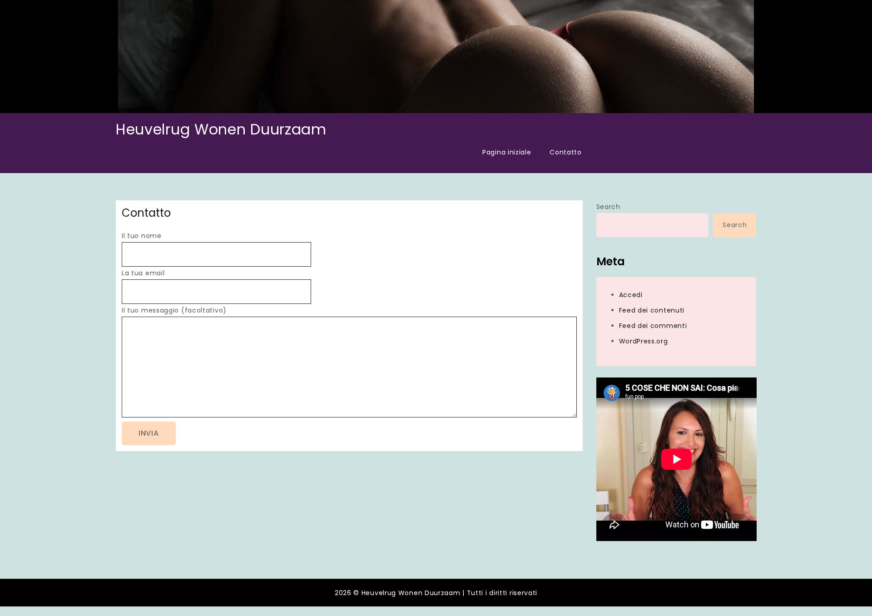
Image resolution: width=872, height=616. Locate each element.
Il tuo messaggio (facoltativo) (174, 310)
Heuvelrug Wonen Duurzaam (221, 129)
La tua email (143, 273)
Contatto (566, 152)
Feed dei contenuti (652, 310)
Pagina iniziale (506, 152)
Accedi (631, 294)
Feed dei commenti (653, 325)
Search (608, 206)
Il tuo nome (142, 235)
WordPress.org (643, 341)
